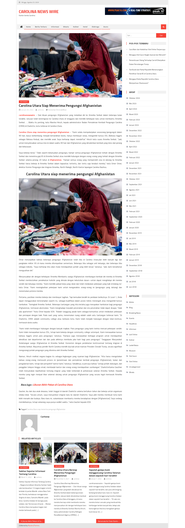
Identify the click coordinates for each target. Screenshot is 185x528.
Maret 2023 (133, 114)
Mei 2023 (132, 103)
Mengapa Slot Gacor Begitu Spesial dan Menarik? (147, 54)
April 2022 (133, 146)
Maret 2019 (133, 249)
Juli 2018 (132, 281)
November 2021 (135, 173)
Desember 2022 (135, 130)
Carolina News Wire (39, 12)
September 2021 (135, 184)
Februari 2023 (134, 119)
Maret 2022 (133, 152)
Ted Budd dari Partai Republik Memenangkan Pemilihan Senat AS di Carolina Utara (146, 71)
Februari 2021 (134, 211)
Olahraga (95, 26)
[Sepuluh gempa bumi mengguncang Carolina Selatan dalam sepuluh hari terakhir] (105, 453)
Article (131, 302)
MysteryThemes (33, 525)
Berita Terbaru (41, 26)
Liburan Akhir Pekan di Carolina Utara (33, 521)
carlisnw (41, 109)
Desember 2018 (135, 265)
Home (28, 26)
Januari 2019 (134, 260)
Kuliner (76, 26)
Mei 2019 (132, 243)
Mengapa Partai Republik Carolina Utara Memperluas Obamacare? (144, 81)
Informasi (55, 26)
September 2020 (135, 216)
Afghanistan (56, 159)
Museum (132, 350)
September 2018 (135, 270)
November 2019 (135, 233)
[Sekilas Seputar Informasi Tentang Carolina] (35, 453)
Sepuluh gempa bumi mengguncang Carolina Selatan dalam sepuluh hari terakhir (104, 472)
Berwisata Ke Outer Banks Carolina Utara (110, 521)
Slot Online (133, 361)
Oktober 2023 (134, 98)
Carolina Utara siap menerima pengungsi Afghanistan (46, 409)
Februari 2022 (134, 157)
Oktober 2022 (134, 141)
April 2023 (133, 109)
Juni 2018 (132, 287)
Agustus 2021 (134, 189)
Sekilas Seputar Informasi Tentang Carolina (32, 472)
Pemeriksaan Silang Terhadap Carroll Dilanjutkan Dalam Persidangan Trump (147, 62)
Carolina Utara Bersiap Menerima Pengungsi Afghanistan (65, 472)
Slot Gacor (133, 356)
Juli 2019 (132, 238)
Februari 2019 (134, 254)
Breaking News (135, 313)
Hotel (85, 26)
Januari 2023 (134, 125)
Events (131, 318)
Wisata (66, 26)
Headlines (133, 323)
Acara (105, 26)
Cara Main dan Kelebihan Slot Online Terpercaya (147, 49)
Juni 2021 (132, 200)
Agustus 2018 (134, 276)
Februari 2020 (134, 222)
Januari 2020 (134, 227)
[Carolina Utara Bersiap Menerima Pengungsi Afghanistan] (70, 453)
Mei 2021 (132, 206)
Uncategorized (134, 367)
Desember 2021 (135, 168)
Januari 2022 (134, 162)
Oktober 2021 (134, 179)
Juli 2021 (132, 195)
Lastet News (133, 345)
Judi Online (133, 334)
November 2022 (135, 136)
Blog (131, 307)
